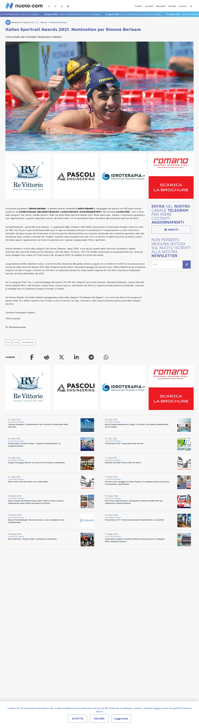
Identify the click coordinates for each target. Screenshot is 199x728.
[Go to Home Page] (37, 22)
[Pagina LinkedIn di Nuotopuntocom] (62, 5)
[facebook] (32, 357)
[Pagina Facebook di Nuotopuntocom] (49, 5)
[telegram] (91, 357)
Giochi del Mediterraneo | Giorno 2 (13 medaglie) (55, 14)
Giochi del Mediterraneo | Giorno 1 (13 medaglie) (116, 14)
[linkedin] (76, 357)
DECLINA (99, 718)
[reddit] (46, 357)
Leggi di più (121, 718)
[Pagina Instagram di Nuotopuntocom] (55, 5)
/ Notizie (42, 22)
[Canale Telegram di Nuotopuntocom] (68, 5)
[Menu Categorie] (191, 5)
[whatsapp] (106, 357)
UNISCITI (172, 229)
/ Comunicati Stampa (57, 22)
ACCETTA (77, 718)
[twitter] (61, 357)
